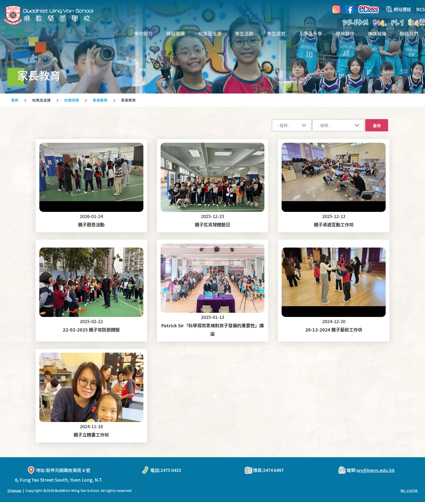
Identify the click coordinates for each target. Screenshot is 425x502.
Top (412, 481)
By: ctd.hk (409, 490)
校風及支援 (210, 33)
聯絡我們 (409, 33)
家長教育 (100, 100)
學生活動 (244, 33)
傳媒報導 (377, 33)
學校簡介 (143, 33)
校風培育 (71, 100)
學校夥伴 (345, 33)
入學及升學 (310, 33)
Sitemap (14, 490)
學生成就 (276, 33)
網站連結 (402, 9)
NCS (420, 9)
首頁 (14, 100)
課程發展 (175, 33)
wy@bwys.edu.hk (376, 470)
